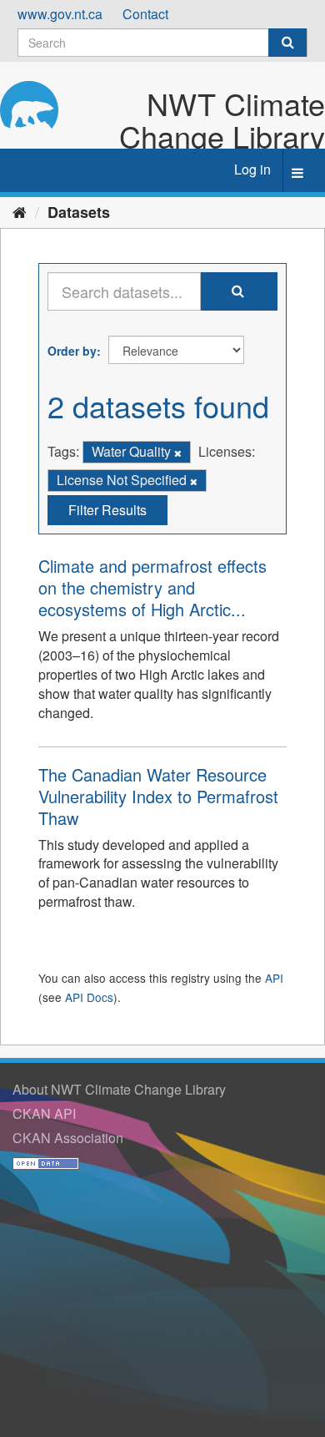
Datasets (79, 212)
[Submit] (287, 42)
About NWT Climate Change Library (119, 1089)
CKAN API (44, 1113)
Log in (252, 169)
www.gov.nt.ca (60, 13)
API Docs (89, 997)
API (274, 977)
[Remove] (178, 452)
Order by (72, 350)
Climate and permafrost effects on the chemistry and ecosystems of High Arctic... (152, 587)
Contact (145, 13)
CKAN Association (67, 1137)
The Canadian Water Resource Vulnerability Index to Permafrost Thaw (158, 796)
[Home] (19, 211)
